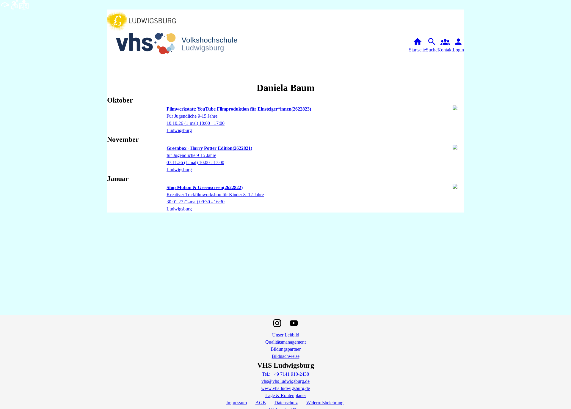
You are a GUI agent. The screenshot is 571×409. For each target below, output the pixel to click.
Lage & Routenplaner (285, 395)
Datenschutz (286, 402)
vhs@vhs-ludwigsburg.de (285, 381)
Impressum (236, 402)
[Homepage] (181, 45)
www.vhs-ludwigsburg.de (285, 388)
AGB (260, 402)
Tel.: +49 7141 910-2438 (285, 374)
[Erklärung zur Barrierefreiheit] (14, 4)
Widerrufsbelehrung (324, 402)
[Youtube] (294, 323)
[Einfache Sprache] (24, 4)
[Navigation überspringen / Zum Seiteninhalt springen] (5, 4)
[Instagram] (277, 323)
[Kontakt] (445, 45)
